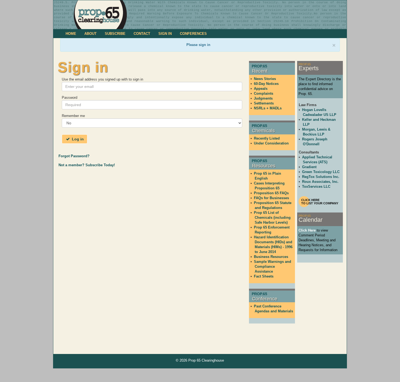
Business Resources (271, 257)
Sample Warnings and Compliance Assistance (272, 266)
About (90, 34)
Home (71, 34)
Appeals (260, 89)
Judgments (263, 98)
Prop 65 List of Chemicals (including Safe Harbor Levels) (272, 217)
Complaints (263, 93)
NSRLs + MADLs (268, 108)
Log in (77, 139)
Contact (142, 34)
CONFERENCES (193, 34)
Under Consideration (271, 143)
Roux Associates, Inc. (320, 182)
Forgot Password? (74, 156)
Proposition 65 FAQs (271, 193)
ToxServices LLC (316, 186)
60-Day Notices (266, 84)
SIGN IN (165, 34)
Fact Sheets (263, 276)
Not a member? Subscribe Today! (87, 165)
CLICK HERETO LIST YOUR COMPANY (319, 201)
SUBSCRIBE (115, 34)
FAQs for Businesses (271, 198)
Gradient (309, 167)
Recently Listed (267, 138)
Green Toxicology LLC (321, 172)
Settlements (264, 103)
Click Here (307, 230)
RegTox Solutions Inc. (320, 177)
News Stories (265, 79)
